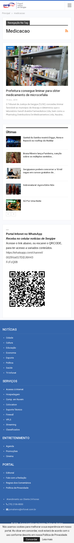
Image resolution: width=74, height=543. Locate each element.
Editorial (10, 472)
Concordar (31, 539)
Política (9, 362)
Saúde (10, 48)
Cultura (9, 342)
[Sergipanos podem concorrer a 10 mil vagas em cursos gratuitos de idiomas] (13, 173)
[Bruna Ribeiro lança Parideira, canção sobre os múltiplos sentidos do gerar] (13, 157)
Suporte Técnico (14, 409)
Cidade (9, 337)
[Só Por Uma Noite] (13, 205)
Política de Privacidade (17, 488)
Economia (11, 352)
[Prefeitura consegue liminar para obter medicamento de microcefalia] (37, 66)
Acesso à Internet (14, 389)
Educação (11, 347)
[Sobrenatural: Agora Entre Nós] (13, 189)
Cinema (9, 456)
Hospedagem (13, 394)
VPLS (8, 419)
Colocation (11, 404)
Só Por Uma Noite (32, 201)
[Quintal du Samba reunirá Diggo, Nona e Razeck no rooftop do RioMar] (13, 141)
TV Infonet (11, 372)
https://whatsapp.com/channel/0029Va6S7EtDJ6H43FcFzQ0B (24, 257)
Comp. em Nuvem (15, 399)
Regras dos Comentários (18, 483)
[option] (37, 174)
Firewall (10, 414)
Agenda (10, 446)
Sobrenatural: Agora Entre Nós (38, 185)
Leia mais (47, 539)
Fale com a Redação (16, 478)
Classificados (13, 429)
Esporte (10, 357)
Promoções (12, 451)
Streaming (11, 424)
